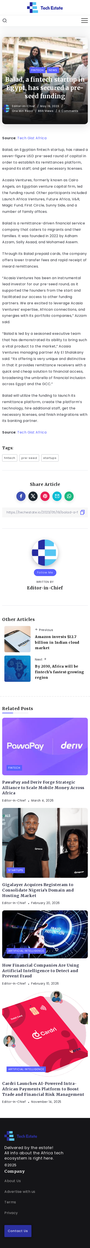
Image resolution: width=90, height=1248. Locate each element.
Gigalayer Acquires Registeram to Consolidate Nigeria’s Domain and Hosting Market (38, 890)
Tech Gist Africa (32, 138)
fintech (9, 458)
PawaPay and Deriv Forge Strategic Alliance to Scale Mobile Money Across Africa (43, 787)
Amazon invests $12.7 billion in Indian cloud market (57, 642)
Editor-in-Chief (24, 106)
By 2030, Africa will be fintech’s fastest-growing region (59, 672)
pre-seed (29, 458)
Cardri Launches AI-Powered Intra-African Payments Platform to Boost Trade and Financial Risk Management (43, 1089)
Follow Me (45, 572)
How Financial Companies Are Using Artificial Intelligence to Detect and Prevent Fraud (40, 970)
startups (50, 458)
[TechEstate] (20, 1135)
